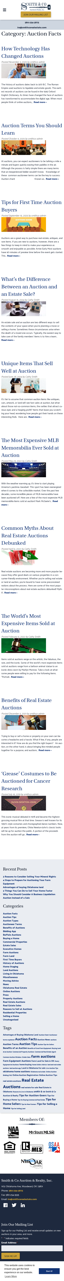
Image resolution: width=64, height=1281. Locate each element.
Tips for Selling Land (18, 1108)
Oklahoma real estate (38, 1071)
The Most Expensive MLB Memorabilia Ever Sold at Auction (30, 447)
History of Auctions (13, 963)
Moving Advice (11, 980)
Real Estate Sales (12, 1005)
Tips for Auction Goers (33, 1095)
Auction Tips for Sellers (46, 1044)
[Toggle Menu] (4, 10)
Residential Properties (14, 1012)
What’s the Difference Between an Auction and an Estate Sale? (29, 286)
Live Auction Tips (52, 1068)
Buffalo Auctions (12, 934)
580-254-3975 (32, 22)
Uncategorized (10, 1019)
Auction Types (10, 920)
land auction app (15, 1068)
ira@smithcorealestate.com (31, 27)
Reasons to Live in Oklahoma (23, 1091)
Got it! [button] (49, 1271)
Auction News (43, 1039)
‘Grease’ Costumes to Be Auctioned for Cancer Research (29, 781)
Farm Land (8, 956)
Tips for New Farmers (28, 1104)
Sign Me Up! (10, 1256)
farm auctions (43, 1056)
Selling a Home (11, 1016)
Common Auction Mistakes (12, 1057)
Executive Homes (12, 949)
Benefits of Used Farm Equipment (39, 1048)
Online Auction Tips (48, 1075)
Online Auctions (11, 991)
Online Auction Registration (25, 1075)
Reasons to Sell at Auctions (17, 1009)
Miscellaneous (10, 977)
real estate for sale (29, 1087)
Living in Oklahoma (13, 973)
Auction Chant (44, 1034)
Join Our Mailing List (36, 14)
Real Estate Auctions (14, 1002)
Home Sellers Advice (39, 1064)
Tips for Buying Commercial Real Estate (31, 1099)
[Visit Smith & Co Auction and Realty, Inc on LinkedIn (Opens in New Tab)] (23, 1205)
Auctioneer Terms (12, 924)
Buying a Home (11, 938)
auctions (54, 1039)
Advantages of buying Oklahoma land (23, 887)
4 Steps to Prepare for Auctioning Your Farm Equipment (26, 881)
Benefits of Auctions (14, 927)
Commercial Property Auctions (23, 1051)
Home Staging (10, 966)
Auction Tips (9, 917)
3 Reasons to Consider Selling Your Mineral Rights (29, 876)
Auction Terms (11, 1044)
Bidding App (9, 931)
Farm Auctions (10, 952)
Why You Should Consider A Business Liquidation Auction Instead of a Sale (29, 896)
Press (6, 995)
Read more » (40, 102)
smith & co (39, 1091)
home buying (25, 1064)
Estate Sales (9, 945)
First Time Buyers (12, 959)
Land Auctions (10, 970)
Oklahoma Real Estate (15, 988)
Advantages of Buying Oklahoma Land (20, 1034)
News (6, 984)
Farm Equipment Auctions (17, 1061)
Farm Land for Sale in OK (42, 1060)
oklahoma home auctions (16, 1071)
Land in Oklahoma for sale (33, 1067)
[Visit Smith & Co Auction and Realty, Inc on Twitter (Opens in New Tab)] (14, 1205)
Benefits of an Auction (15, 1048)
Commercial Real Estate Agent (45, 1051)
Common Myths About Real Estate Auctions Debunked (27, 535)
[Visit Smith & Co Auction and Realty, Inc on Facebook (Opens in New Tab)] (5, 1205)
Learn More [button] (11, 1276)
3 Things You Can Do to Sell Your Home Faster (27, 890)
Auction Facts (10, 913)
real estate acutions (12, 1080)
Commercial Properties (15, 942)
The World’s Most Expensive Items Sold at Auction (28, 623)
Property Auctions (12, 998)
